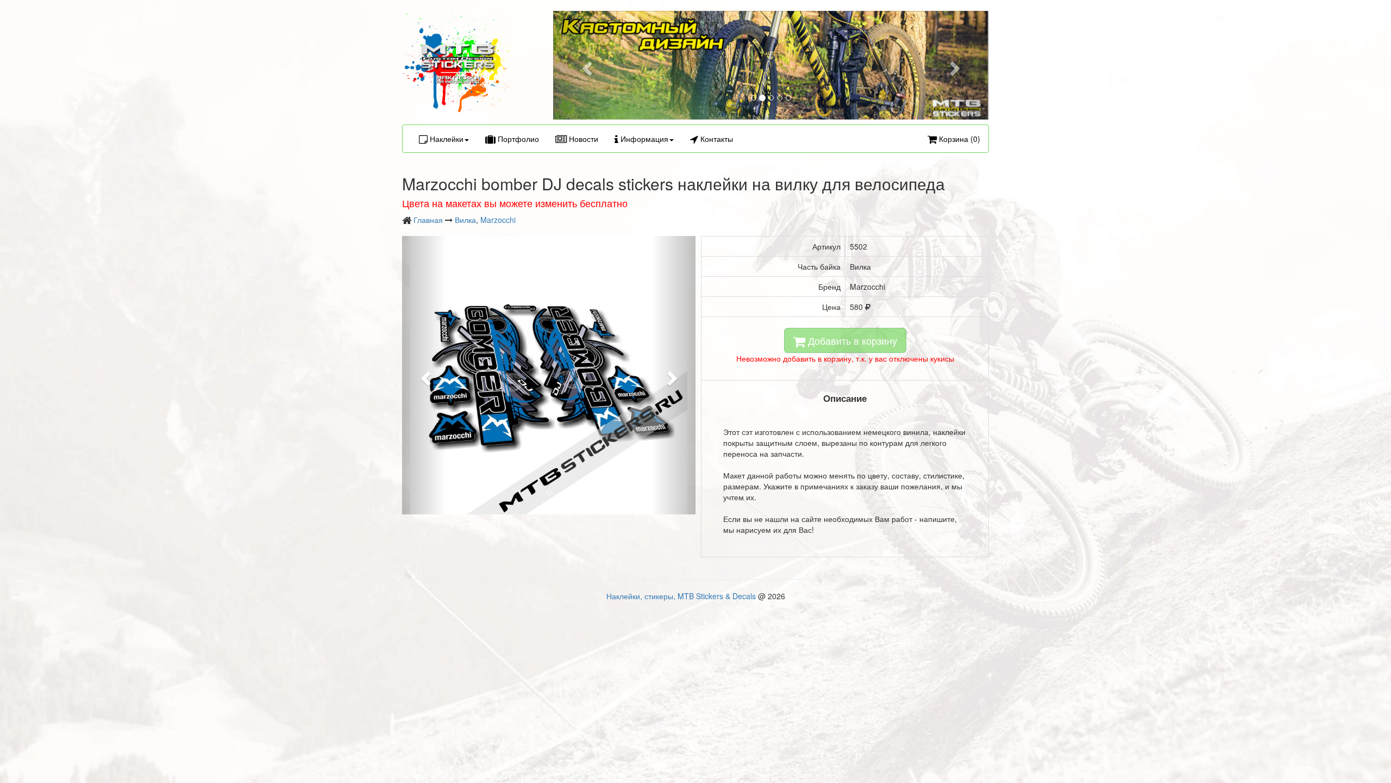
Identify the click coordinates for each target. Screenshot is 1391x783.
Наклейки (445, 138)
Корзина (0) (958, 138)
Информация (643, 138)
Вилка (465, 219)
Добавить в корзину (851, 340)
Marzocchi (498, 219)
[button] (585, 65)
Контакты (715, 138)
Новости (582, 138)
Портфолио (517, 138)
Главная (428, 219)
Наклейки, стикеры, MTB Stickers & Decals (681, 596)
